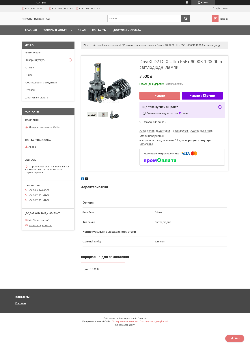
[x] (86, 179)
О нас (82, 30)
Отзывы (30, 90)
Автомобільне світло (105, 45)
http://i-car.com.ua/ (38, 220)
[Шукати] (185, 18)
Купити (160, 95)
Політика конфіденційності (154, 321)
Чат (237, 338)
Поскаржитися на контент (125, 321)
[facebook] (82, 179)
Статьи (29, 67)
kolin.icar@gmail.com (40, 225)
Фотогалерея (33, 52)
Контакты (99, 30)
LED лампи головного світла (137, 45)
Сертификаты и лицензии (41, 82)
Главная (31, 30)
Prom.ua (142, 318)
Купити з (196, 95)
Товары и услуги (55, 30)
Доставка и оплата (127, 30)
